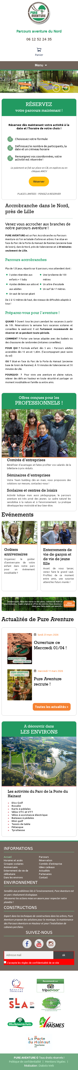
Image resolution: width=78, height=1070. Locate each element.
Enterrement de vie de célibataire (16, 872)
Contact (43, 877)
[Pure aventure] (38, 13)
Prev (56, 88)
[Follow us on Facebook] (27, 943)
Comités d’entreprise (50, 863)
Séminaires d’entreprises (28, 475)
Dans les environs (13, 877)
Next (66, 88)
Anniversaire (11, 867)
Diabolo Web (46, 1065)
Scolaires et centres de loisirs (32, 490)
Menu (39, 65)
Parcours (44, 857)
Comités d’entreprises (26, 460)
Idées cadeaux (47, 867)
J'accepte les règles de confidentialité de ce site (33, 962)
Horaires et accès (13, 860)
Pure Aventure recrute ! (48, 681)
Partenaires (45, 874)
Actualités (44, 870)
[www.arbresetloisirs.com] (51, 1004)
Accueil (8, 857)
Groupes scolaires (13, 863)
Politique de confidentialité (25, 1062)
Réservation (45, 860)
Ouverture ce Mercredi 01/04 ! (50, 645)
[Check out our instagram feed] (50, 943)
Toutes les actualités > (51, 707)
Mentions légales (55, 1062)
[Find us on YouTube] (39, 943)
